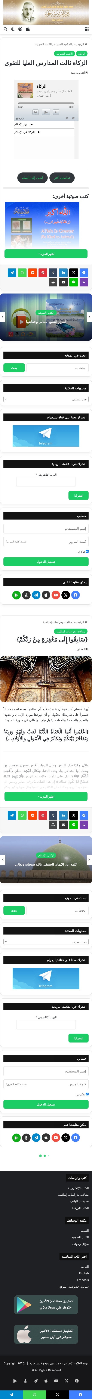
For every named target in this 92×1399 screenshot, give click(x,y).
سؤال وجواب (80, 1244)
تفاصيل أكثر (62, 178)
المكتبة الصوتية (63, 44)
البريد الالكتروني (46, 474)
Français (83, 1280)
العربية (84, 1266)
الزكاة (81, 53)
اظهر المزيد (47, 254)
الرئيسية (79, 44)
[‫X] (73, 272)
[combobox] (46, 399)
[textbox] (46, 399)
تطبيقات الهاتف (79, 1201)
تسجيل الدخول (46, 561)
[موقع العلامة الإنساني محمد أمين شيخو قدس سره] (46, 12)
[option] (46, 317)
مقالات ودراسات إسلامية (73, 1194)
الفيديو (85, 1230)
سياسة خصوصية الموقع (74, 1286)
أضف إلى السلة (32, 178)
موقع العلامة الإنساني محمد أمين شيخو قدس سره (59, 1363)
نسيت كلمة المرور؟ (16, 541)
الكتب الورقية (80, 1208)
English (84, 1273)
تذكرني (81, 551)
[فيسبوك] (84, 272)
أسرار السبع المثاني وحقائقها (46, 321)
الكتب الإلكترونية (78, 1188)
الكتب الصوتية (43, 44)
